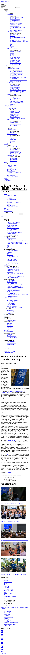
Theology (12, 47)
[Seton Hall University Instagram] (2, 651)
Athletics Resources (12, 134)
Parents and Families (9, 612)
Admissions (7, 65)
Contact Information (15, 88)
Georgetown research (8, 454)
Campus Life (10, 472)
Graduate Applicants (15, 98)
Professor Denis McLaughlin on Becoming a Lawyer (12, 503)
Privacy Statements (5, 605)
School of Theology (15, 117)
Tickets (12, 138)
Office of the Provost (15, 64)
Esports (12, 142)
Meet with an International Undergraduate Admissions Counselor (17, 103)
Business (12, 36)
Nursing (12, 46)
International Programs (16, 30)
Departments (13, 56)
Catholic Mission (8, 105)
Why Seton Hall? (14, 159)
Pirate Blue (13, 139)
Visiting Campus (8, 620)
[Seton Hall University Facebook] (2, 632)
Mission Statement (11, 169)
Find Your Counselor (15, 81)
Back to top (3, 653)
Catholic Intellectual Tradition (17, 118)
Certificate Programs (15, 24)
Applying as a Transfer (16, 74)
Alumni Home (14, 149)
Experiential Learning (15, 51)
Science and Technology (10, 596)
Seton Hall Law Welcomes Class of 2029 (10, 521)
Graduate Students (11, 82)
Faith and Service (8, 589)
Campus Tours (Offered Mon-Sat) (18, 80)
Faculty (12, 54)
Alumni (6, 144)
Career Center (7, 614)
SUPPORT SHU (8, 181)
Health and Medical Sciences (17, 40)
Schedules (12, 136)
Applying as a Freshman (16, 73)
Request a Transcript (15, 154)
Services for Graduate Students (18, 92)
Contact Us (3, 608)
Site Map (6, 618)
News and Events (8, 352)
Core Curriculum (14, 58)
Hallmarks (9, 166)
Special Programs (14, 26)
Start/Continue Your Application (18, 90)
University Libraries (15, 60)
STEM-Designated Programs (17, 27)
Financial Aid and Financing (17, 91)
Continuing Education (15, 20)
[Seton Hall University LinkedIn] (2, 639)
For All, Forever (14, 158)
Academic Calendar (15, 61)
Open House (13, 78)
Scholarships (13, 75)
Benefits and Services (15, 152)
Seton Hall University (9, 351)
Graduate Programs (15, 19)
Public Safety (7, 621)
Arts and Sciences (14, 34)
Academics (6, 11)
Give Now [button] (6, 348)
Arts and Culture (8, 582)
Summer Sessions (14, 29)
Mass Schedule (14, 122)
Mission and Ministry (15, 111)
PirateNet (6, 179)
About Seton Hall (11, 165)
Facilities (12, 141)
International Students (12, 94)
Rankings (9, 168)
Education (6, 587)
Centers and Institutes (15, 57)
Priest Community (14, 114)
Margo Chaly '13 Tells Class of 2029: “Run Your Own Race (14, 540)
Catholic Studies (14, 115)
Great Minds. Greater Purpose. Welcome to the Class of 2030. (15, 574)
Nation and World (8, 593)
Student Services (11, 171)
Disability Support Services (11, 622)
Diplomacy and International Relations (16, 240)
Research (6, 594)
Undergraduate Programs (16, 17)
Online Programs (14, 21)
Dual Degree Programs (16, 23)
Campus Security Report (10, 624)
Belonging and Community (14, 172)
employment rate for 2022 (13, 440)
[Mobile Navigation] (4, 4)
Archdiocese (13, 125)
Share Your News (14, 151)
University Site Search (9, 212)
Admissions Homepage (16, 71)
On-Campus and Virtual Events (18, 77)
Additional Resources (12, 48)
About (5, 162)
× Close (3, 5)
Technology (7, 615)
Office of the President (12, 176)
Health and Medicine (9, 590)
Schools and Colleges (12, 31)
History (9, 173)
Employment (7, 625)
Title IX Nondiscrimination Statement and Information (14, 607)
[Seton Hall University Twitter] (2, 635)
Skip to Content (5, 1)
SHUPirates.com (14, 132)
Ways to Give (13, 161)
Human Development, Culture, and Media (17, 243)
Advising (12, 53)
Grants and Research (15, 63)
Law (11, 44)
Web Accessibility (8, 617)
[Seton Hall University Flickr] (2, 647)
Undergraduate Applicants (16, 97)
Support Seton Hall (12, 155)
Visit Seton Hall (11, 175)
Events (5, 178)
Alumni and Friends (12, 146)
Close (5, 10)
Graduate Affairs (14, 85)
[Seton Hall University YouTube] (2, 643)
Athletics (6, 127)
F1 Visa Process (14, 100)
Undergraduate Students (13, 68)
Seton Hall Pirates (11, 129)
